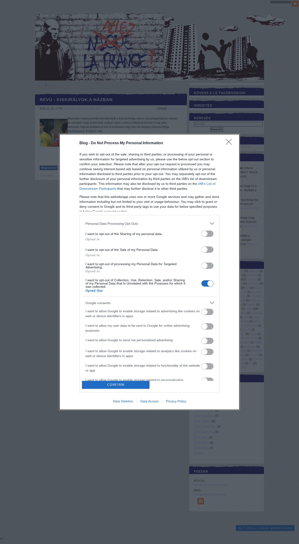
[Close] (230, 143)
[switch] (207, 234)
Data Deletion (123, 401)
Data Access (149, 401)
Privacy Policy (176, 401)
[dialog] (149, 272)
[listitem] (149, 223)
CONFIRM (116, 384)
